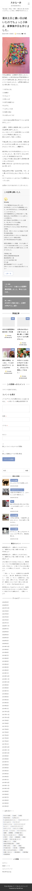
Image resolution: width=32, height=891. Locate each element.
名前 (4, 416)
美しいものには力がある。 (10, 850)
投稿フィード (6, 866)
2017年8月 (5, 723)
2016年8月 (5, 759)
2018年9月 (5, 685)
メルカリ (12, 830)
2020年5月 (5, 635)
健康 (5, 832)
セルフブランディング (17, 826)
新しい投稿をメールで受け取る (12, 454)
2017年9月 (5, 720)
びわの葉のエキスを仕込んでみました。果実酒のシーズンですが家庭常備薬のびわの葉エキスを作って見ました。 (15, 564)
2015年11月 (5, 785)
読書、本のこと (8, 852)
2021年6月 (5, 611)
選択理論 (26, 852)
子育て (6, 837)
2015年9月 (5, 791)
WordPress (19, 888)
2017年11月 (5, 714)
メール (5, 425)
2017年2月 (5, 741)
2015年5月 (5, 803)
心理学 (6, 839)
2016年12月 (5, 747)
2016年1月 (5, 779)
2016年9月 (5, 756)
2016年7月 (5, 762)
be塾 (20, 815)
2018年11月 (5, 679)
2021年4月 (5, 617)
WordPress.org (6, 872)
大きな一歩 (16, 2)
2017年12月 (5, 711)
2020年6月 (5, 632)
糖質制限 (22, 848)
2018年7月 (5, 691)
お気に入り (16, 817)
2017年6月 (5, 729)
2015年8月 (5, 794)
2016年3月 (5, 773)
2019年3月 (5, 667)
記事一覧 (8, 273)
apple (14, 815)
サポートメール (8, 824)
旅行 (15, 845)
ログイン (4, 863)
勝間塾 (11, 832)
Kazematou (7, 817)
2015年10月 (5, 788)
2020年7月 (5, 629)
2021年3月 (5, 620)
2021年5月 (5, 614)
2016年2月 (5, 776)
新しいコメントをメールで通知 (12, 446)
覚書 (21, 850)
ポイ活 (6, 830)
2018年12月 (5, 676)
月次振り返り (7, 848)
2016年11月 (5, 750)
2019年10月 (5, 646)
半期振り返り (19, 832)
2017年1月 (5, 744)
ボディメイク (7, 828)
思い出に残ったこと (15, 839)
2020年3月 (5, 640)
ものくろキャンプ (23, 820)
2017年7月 (5, 726)
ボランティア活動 (18, 828)
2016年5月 (5, 768)
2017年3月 (5, 738)
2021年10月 (5, 608)
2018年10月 (5, 682)
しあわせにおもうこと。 (10, 820)
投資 (15, 841)
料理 (25, 34)
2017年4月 (5, 735)
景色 (20, 845)
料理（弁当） (7, 845)
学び (11, 837)
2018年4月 (5, 700)
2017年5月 (5, 732)
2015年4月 (5, 806)
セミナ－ (6, 826)
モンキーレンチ (23, 886)
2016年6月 (5, 765)
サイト (4, 434)
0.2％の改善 (7, 815)
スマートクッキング (20, 824)
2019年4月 (5, 664)
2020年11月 (5, 626)
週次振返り (18, 852)
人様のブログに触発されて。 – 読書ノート (16, 591)
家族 (24, 837)
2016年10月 (5, 753)
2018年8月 (5, 688)
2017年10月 (5, 717)
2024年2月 (5, 602)
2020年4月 (5, 637)
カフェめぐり (7, 822)
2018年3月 (5, 702)
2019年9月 (5, 649)
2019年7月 (5, 655)
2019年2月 (5, 670)
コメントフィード (7, 869)
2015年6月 (5, 800)
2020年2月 (5, 643)
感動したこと (7, 841)
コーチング (16, 822)
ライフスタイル (22, 830)
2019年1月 (5, 673)
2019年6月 (5, 658)
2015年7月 (5, 797)
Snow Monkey (8, 886)
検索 (26, 470)
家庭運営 (18, 837)
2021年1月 (5, 623)
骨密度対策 (7, 854)
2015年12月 (5, 782)
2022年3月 (5, 605)
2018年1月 (5, 708)
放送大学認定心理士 (9, 843)
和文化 (21, 835)
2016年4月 (5, 771)
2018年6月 (5, 694)
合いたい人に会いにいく (10, 835)
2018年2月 (5, 705)
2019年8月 (5, 652)
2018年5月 (5, 697)
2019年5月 (5, 661)
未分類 (15, 848)
